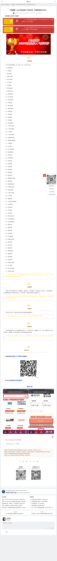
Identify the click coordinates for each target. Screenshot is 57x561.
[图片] (52, 528)
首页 (3, 4)
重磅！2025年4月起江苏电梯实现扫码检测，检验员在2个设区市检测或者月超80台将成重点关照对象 (24, 501)
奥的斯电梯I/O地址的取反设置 (37, 505)
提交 (7, 531)
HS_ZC (10, 490)
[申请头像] (53, 519)
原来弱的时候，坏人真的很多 (37, 503)
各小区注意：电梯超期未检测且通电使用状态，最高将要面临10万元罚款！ (18, 507)
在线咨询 (52, 191)
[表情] (50, 528)
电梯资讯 (7, 4)
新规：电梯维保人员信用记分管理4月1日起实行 (12, 505)
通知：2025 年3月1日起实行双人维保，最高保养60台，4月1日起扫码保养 (18, 499)
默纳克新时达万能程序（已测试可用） (39, 499)
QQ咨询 (52, 188)
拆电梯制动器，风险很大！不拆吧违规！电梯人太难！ (14, 503)
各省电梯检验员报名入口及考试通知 (39, 501)
